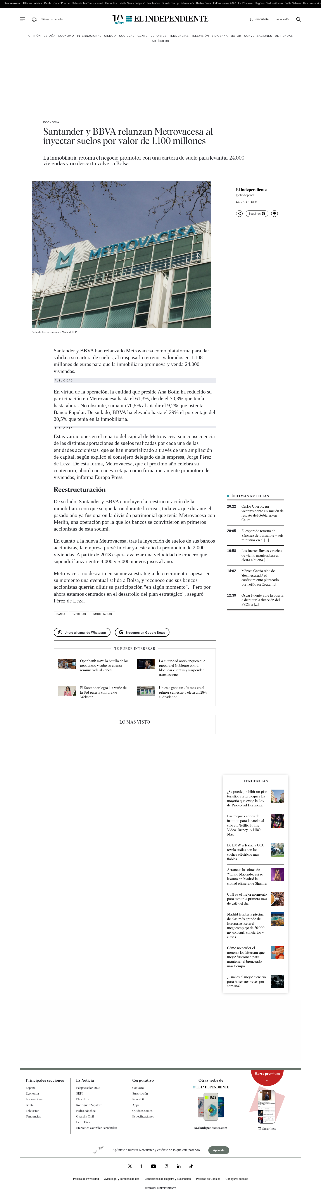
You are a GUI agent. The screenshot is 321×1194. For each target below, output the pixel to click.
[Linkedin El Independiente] (179, 1167)
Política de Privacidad (86, 1178)
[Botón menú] (22, 19)
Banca (61, 614)
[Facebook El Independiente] (141, 1167)
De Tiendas (284, 35)
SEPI (79, 1093)
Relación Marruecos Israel (87, 3)
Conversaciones (258, 35)
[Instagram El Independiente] (166, 1167)
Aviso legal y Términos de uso (122, 1178)
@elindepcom (245, 195)
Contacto (138, 1088)
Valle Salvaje (293, 3)
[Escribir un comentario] (274, 213)
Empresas (79, 614)
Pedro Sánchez (85, 1110)
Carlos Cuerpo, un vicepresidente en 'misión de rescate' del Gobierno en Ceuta (263, 513)
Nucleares (153, 3)
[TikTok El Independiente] (191, 1167)
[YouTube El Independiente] (153, 1167)
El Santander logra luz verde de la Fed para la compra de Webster (103, 692)
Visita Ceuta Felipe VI (132, 3)
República (111, 3)
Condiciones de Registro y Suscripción (168, 1178)
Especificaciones (143, 1116)
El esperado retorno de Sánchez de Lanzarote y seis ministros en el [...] (262, 535)
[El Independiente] (160, 19)
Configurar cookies (237, 1178)
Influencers (187, 3)
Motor (236, 35)
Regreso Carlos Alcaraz (269, 3)
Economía (66, 35)
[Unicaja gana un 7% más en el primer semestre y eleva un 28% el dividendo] (146, 692)
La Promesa (245, 3)
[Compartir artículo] (239, 213)
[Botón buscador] (298, 19)
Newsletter (139, 1099)
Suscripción (140, 1093)
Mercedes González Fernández (96, 1128)
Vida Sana (220, 35)
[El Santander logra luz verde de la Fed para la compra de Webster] (67, 692)
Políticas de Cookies (208, 1178)
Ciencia (110, 35)
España (49, 35)
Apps (135, 1105)
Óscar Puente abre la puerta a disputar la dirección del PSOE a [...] (262, 600)
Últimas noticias (32, 3)
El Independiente (251, 190)
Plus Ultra (82, 1099)
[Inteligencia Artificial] (211, 1119)
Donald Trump (170, 3)
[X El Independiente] (130, 1166)
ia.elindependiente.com (210, 1128)
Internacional (89, 35)
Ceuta (47, 3)
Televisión (200, 35)
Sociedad (127, 35)
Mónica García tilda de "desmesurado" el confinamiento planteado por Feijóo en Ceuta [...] (260, 578)
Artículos (160, 41)
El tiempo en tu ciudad (51, 19)
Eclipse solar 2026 (88, 1088)
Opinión (34, 35)
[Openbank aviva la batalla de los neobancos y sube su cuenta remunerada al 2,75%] (67, 668)
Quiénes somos (142, 1110)
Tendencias (179, 35)
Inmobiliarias (102, 614)
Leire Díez (83, 1122)
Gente (143, 35)
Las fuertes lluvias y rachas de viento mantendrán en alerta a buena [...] (262, 555)
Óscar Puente (62, 3)
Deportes (158, 35)
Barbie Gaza (203, 3)
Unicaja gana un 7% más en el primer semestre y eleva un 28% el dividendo (183, 692)
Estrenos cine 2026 (224, 3)
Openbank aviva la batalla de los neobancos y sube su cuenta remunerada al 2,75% (104, 665)
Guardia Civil (85, 1116)
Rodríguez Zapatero (89, 1105)
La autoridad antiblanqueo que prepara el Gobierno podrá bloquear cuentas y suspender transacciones (182, 668)
